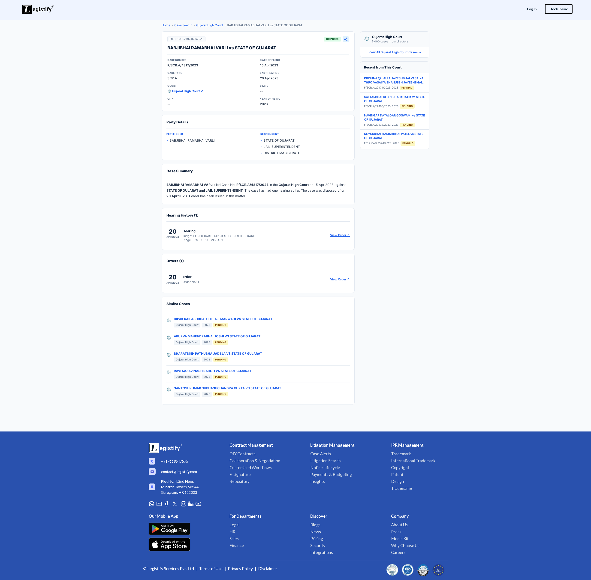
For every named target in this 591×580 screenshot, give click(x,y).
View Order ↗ (340, 235)
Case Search (183, 25)
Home (166, 25)
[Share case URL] (346, 39)
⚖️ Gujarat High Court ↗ (185, 91)
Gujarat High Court (209, 25)
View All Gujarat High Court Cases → (394, 52)
